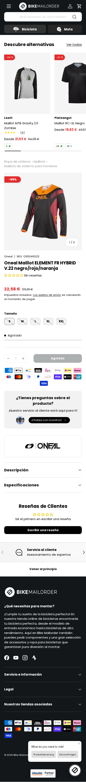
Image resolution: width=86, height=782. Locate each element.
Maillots (39, 161)
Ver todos (74, 44)
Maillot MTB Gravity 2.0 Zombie (21, 125)
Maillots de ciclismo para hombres (30, 166)
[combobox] (43, 16)
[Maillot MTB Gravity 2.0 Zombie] (27, 83)
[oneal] (43, 446)
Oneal (8, 256)
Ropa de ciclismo (17, 161)
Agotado (57, 358)
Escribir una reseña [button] (43, 530)
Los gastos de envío (47, 295)
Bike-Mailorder (22, 755)
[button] (79, 6)
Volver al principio (43, 569)
